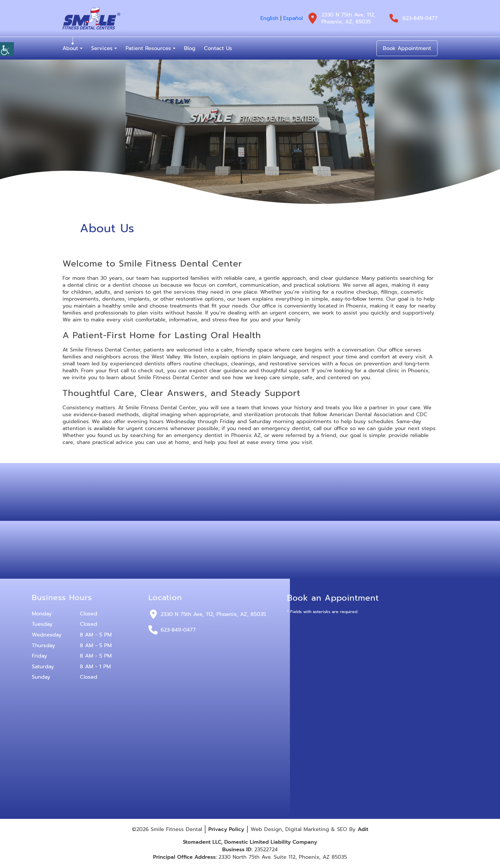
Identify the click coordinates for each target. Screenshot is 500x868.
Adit (363, 829)
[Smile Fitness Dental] (91, 18)
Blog (189, 48)
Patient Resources (148, 48)
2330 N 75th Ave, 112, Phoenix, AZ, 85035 (348, 18)
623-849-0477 (420, 18)
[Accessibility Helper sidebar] (7, 49)
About (70, 48)
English (269, 18)
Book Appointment (407, 48)
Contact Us (218, 48)
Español (293, 18)
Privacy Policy (226, 829)
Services (102, 48)
